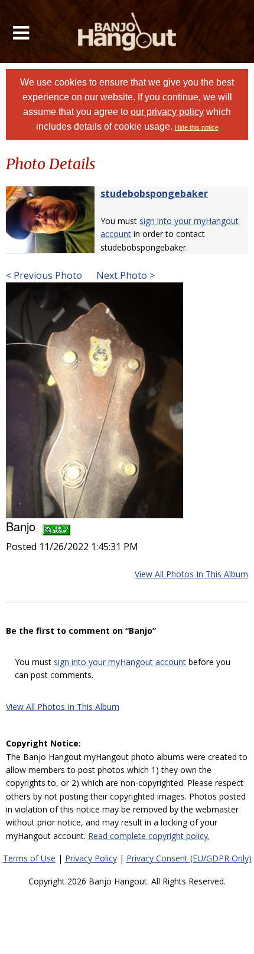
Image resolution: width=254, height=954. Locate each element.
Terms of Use (29, 858)
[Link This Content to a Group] (56, 526)
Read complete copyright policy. (149, 835)
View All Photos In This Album (191, 574)
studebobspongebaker (154, 193)
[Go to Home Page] (127, 31)
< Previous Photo (44, 275)
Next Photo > (124, 275)
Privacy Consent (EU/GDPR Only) (189, 858)
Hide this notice (197, 127)
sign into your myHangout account (120, 661)
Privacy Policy (91, 858)
